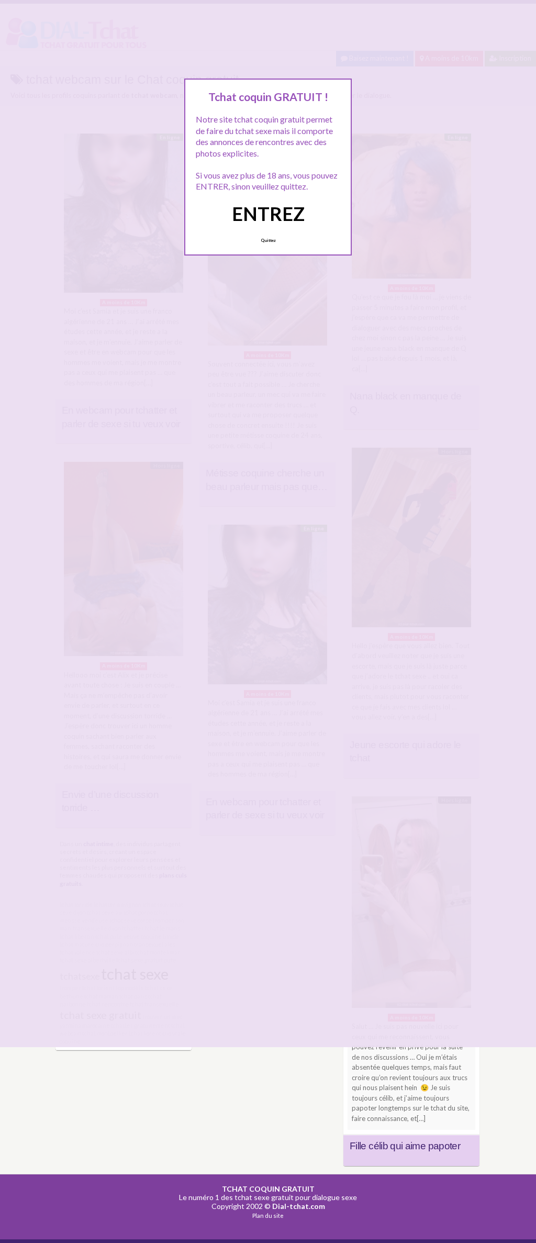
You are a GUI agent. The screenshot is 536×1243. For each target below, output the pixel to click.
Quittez (268, 240)
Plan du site (268, 1215)
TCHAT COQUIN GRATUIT (268, 1188)
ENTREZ (268, 213)
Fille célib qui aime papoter (405, 1145)
